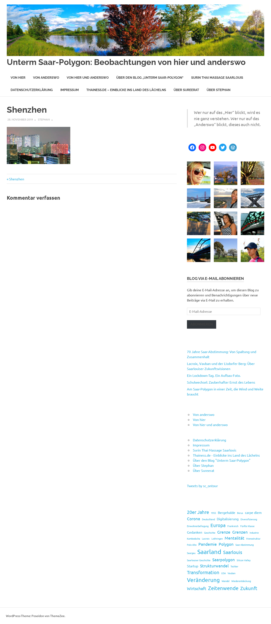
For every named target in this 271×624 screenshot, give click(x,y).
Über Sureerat (186, 90)
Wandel (226, 581)
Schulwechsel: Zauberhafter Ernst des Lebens (221, 382)
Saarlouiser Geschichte (198, 560)
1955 (213, 513)
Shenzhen (16, 179)
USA (223, 573)
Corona (193, 518)
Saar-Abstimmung (244, 544)
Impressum (69, 90)
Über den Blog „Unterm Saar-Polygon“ (150, 78)
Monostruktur (253, 538)
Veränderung (203, 580)
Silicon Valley (243, 560)
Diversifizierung (249, 519)
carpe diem (253, 512)
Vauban (231, 573)
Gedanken (194, 532)
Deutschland (208, 519)
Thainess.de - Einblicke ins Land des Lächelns (226, 455)
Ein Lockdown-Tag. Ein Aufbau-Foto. (214, 375)
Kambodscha (193, 538)
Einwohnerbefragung (198, 526)
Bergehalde (226, 512)
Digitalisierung (228, 519)
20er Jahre (198, 512)
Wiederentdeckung (241, 581)
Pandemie (207, 544)
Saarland (209, 551)
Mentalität (234, 537)
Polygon (226, 544)
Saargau (191, 553)
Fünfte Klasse (247, 526)
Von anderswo (46, 78)
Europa (217, 525)
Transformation (203, 572)
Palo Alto (191, 544)
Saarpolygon (223, 559)
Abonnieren (201, 324)
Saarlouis (232, 552)
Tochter (234, 566)
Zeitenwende (223, 588)
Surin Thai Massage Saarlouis (217, 78)
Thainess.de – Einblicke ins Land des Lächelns (126, 90)
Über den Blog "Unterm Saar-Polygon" (221, 460)
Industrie (254, 532)
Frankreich (232, 526)
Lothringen (217, 538)
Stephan (44, 119)
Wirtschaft (196, 588)
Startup (192, 566)
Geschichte (209, 532)
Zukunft (248, 588)
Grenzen (240, 531)
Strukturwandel (214, 565)
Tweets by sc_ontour (202, 486)
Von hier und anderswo (88, 78)
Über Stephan (218, 90)
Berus (240, 513)
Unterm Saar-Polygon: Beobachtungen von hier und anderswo (126, 62)
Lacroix (206, 538)
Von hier (18, 78)
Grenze (223, 531)
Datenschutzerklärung (32, 90)
